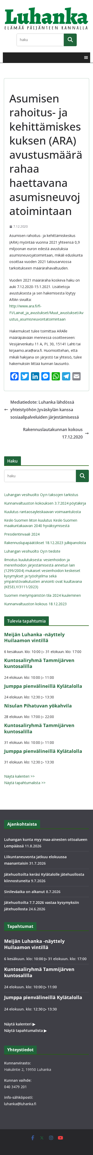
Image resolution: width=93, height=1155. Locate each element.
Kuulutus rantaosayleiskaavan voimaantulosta (42, 511)
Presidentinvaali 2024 (22, 534)
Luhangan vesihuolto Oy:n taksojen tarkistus (41, 494)
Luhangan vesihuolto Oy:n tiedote (32, 551)
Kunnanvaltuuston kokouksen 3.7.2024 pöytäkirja (45, 503)
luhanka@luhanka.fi (20, 1103)
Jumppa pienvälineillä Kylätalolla (43, 686)
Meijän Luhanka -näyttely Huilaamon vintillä (34, 637)
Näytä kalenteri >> (19, 776)
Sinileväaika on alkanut (24, 891)
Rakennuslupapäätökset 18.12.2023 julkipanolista (45, 542)
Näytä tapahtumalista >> (24, 782)
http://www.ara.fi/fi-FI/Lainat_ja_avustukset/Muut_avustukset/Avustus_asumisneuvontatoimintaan (46, 312)
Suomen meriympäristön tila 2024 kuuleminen (42, 595)
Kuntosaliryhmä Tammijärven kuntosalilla (39, 663)
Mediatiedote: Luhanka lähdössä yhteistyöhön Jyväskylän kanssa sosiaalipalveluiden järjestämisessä (44, 409)
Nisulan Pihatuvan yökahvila (38, 706)
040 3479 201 (15, 1086)
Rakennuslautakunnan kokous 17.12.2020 (53, 433)
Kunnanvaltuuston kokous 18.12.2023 (35, 603)
